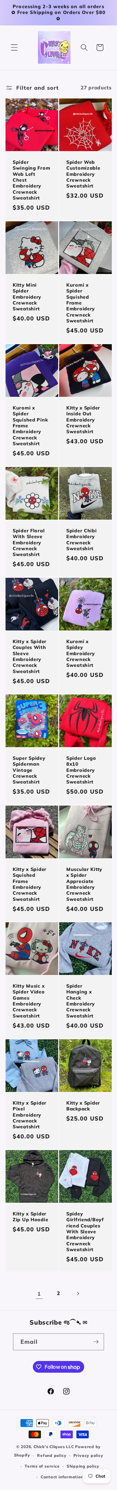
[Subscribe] (96, 1341)
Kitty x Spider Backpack (83, 1105)
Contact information (62, 1476)
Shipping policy (83, 1466)
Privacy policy (88, 1455)
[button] (14, 47)
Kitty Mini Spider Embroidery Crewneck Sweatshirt (27, 297)
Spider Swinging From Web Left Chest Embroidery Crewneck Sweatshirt (31, 180)
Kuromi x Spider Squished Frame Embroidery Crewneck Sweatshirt (80, 303)
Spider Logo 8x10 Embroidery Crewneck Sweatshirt (81, 770)
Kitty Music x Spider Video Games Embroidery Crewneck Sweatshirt (29, 1001)
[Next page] (77, 1294)
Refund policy (51, 1455)
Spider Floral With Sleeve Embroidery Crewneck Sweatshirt (29, 542)
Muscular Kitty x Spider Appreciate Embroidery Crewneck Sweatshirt (84, 884)
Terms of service (42, 1466)
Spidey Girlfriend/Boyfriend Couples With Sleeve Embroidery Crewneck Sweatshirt (85, 1231)
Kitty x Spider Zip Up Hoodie (30, 1217)
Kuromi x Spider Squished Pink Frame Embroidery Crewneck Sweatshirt (30, 426)
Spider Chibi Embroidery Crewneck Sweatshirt (81, 539)
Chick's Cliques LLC (53, 1446)
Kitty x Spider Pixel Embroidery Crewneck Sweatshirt (29, 1114)
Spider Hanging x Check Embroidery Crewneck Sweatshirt (80, 1001)
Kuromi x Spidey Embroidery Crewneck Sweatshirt (80, 653)
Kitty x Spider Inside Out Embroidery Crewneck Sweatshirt (83, 419)
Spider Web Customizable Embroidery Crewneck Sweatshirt (83, 174)
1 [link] (39, 1293)
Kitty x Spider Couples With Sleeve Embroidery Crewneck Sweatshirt (29, 656)
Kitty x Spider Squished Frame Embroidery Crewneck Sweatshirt (29, 884)
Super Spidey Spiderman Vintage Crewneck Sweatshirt (29, 770)
